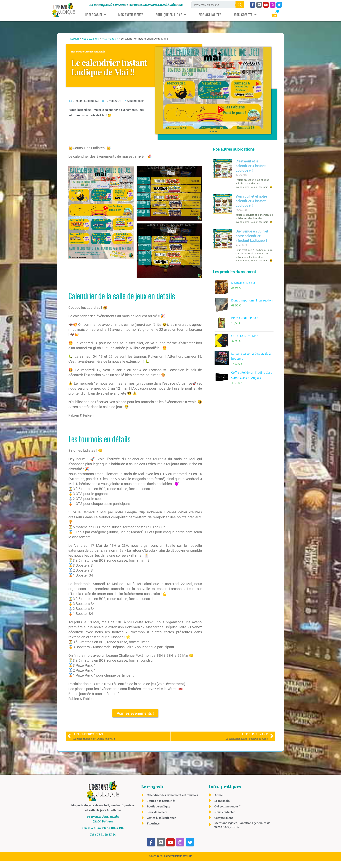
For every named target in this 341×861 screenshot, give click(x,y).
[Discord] (259, 5)
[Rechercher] (240, 4)
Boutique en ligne (169, 15)
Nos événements (131, 15)
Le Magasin (93, 15)
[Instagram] (272, 5)
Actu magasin (110, 38)
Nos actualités (210, 15)
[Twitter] (279, 5)
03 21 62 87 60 (106, 834)
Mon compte (243, 15)
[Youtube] (266, 5)
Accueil (74, 38)
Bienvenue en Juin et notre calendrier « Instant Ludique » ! (252, 236)
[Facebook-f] (252, 5)
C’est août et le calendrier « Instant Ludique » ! (251, 166)
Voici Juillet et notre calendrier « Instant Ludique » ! (251, 201)
